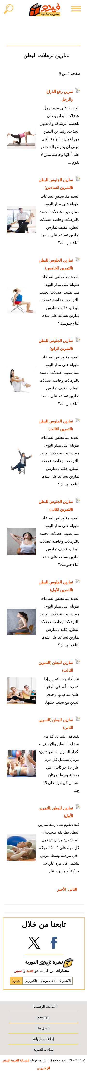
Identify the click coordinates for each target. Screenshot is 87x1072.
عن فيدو (43, 1017)
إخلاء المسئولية (43, 1039)
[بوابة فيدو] (45, 9)
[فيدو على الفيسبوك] (53, 944)
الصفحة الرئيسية (45, 1006)
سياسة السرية (43, 1049)
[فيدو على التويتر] (34, 944)
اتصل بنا (43, 1028)
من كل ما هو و (42, 971)
